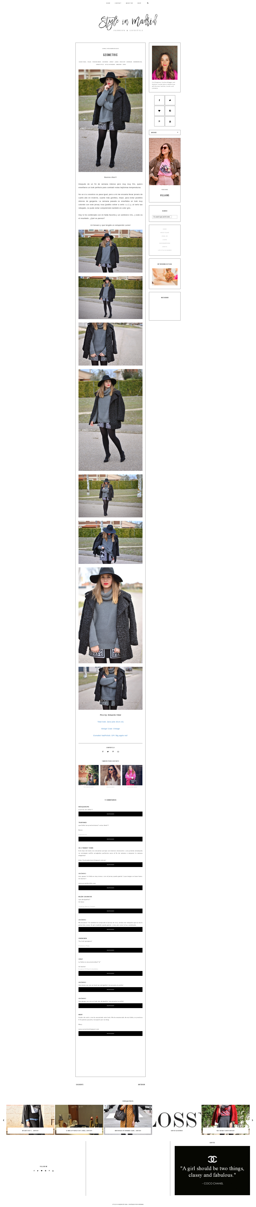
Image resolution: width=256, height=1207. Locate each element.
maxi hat (123, 61)
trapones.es (82, 834)
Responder (110, 814)
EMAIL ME (165, 236)
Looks (117, 61)
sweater (119, 64)
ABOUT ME (129, 3)
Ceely (80, 959)
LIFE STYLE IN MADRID (165, 250)
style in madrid (110, 64)
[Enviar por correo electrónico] (118, 751)
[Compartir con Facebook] (102, 751)
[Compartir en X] (108, 751)
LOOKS (165, 239)
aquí (126, 205)
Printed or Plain (84, 946)
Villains (164, 195)
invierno (105, 61)
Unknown (82, 938)
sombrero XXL (137, 61)
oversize (129, 61)
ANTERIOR (141, 1084)
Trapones (82, 822)
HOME (108, 3)
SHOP (139, 3)
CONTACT (118, 3)
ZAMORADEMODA (164, 243)
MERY (80, 1014)
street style (100, 64)
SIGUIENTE (80, 1084)
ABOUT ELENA (164, 232)
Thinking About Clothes (86, 906)
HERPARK (141, 1204)
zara (124, 64)
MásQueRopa (83, 807)
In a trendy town (85, 848)
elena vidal (83, 61)
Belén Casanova (85, 896)
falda (90, 61)
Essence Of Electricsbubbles (88, 969)
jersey (111, 61)
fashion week (96, 61)
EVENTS (164, 246)
